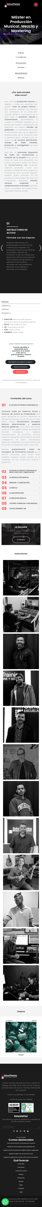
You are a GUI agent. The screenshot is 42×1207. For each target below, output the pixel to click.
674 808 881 (30, 1201)
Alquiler (21, 1181)
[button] (40, 248)
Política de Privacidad (29, 1204)
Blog (21, 1185)
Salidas (5, 309)
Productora (21, 1178)
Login (21, 1192)
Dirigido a (6, 313)
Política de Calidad (13, 1204)
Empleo (21, 1174)
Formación (21, 1167)
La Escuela (21, 540)
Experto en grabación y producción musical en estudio (21, 1157)
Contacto (21, 1188)
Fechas (5, 301)
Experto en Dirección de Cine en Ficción (21, 1154)
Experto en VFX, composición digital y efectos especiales (21, 1150)
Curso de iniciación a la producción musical (21, 1143)
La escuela (21, 1164)
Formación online (21, 1171)
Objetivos (6, 305)
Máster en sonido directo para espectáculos (21, 1147)
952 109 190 (20, 1201)
